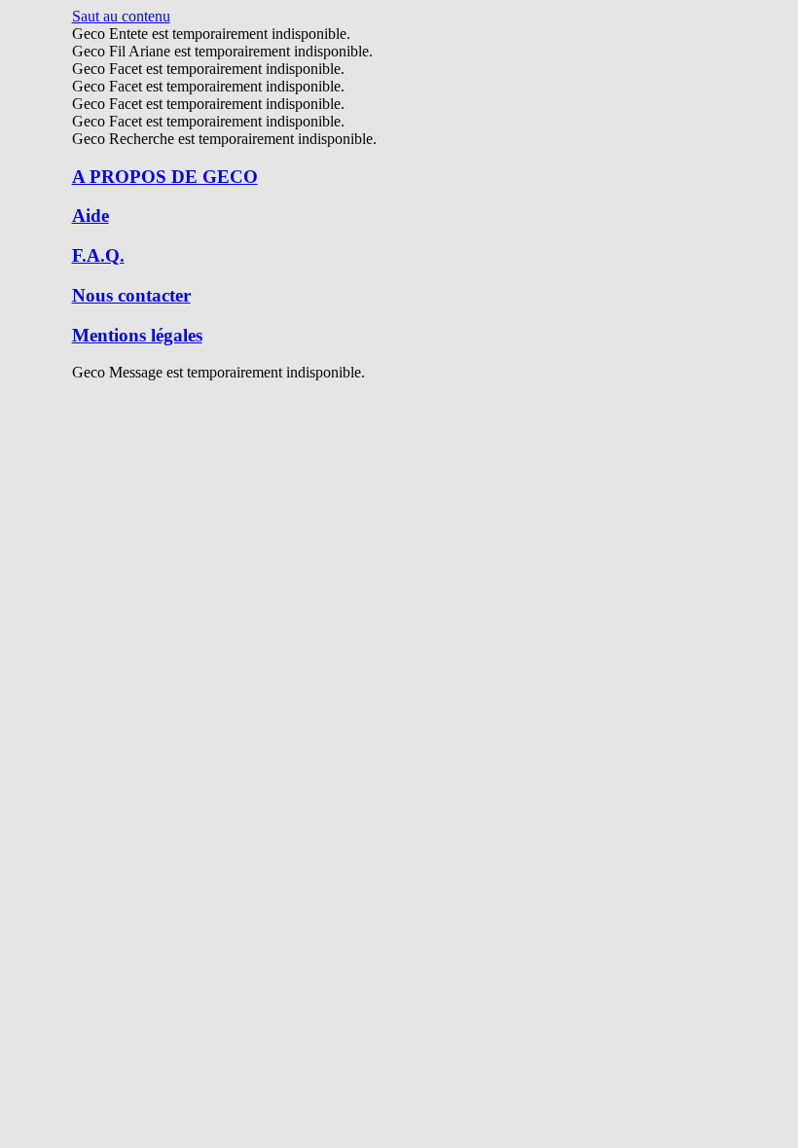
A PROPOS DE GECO (165, 176)
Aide (90, 215)
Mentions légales (137, 335)
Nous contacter (131, 295)
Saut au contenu (121, 16)
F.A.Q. (98, 255)
